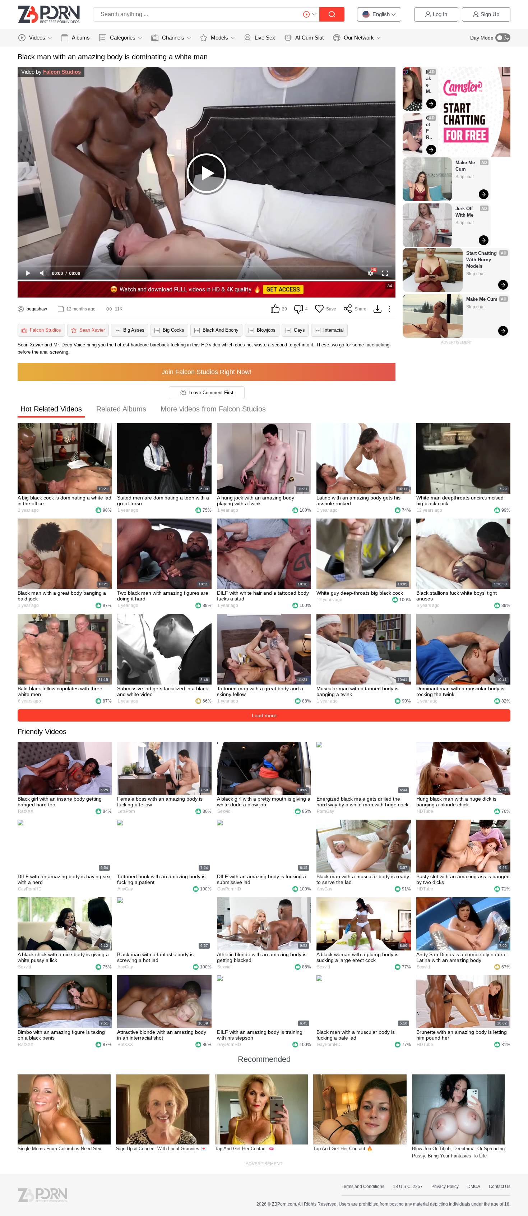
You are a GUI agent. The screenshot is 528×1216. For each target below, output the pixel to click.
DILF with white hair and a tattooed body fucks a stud (263, 596)
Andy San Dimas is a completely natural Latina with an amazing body (461, 957)
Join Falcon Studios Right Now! (206, 372)
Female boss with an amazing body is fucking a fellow (160, 801)
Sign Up (490, 14)
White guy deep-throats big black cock (359, 593)
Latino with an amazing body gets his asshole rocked (358, 500)
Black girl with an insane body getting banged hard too (60, 801)
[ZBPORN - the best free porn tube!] (49, 14)
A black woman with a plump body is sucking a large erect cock (357, 957)
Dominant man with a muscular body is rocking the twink (460, 691)
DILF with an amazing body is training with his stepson (259, 1035)
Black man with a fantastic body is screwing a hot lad (155, 957)
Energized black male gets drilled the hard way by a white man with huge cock (362, 801)
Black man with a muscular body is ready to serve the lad (362, 879)
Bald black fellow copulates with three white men (60, 691)
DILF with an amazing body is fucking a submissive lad (261, 879)
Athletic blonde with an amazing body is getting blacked (261, 957)
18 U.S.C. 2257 (408, 1186)
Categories (122, 37)
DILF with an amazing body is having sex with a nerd (64, 879)
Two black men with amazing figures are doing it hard (162, 596)
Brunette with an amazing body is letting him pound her (461, 1035)
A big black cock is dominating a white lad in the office (64, 500)
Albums (81, 37)
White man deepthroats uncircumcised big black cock (460, 500)
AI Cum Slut (309, 37)
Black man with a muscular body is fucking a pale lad (355, 1035)
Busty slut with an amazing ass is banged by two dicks (463, 879)
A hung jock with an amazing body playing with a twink (255, 500)
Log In (440, 14)
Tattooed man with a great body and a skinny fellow (260, 691)
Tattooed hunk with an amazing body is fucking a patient (161, 879)
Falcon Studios (62, 72)
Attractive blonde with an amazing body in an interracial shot (161, 1035)
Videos (37, 37)
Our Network (359, 37)
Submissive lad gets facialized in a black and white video (162, 691)
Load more (264, 715)
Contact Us (499, 1186)
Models (219, 37)
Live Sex (265, 37)
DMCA (473, 1186)
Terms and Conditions (363, 1186)
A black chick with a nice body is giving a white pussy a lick (63, 957)
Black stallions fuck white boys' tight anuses (456, 596)
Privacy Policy (445, 1186)
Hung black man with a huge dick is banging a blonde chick (456, 801)
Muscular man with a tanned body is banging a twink (357, 691)
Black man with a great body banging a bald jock (62, 596)
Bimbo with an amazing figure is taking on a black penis (61, 1035)
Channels (173, 37)
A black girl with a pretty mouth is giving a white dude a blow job (263, 801)
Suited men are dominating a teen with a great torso (163, 500)
